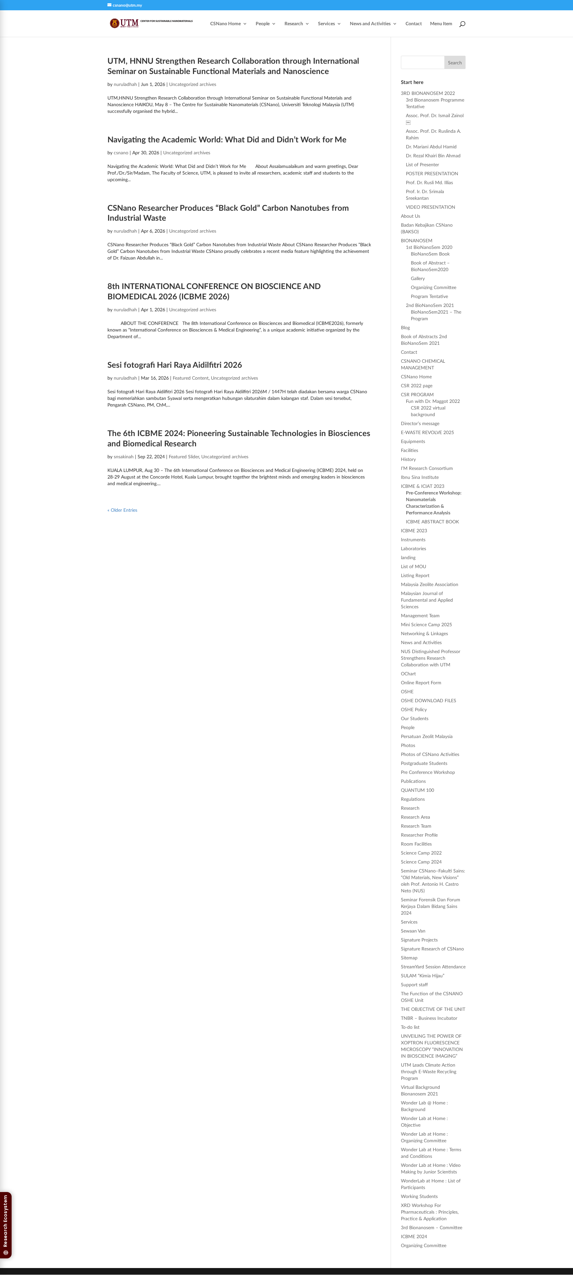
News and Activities (370, 23)
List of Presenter (422, 164)
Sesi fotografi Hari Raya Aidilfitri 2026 (174, 364)
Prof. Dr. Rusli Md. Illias (429, 182)
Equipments (413, 441)
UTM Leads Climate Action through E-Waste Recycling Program (428, 1071)
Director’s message (420, 423)
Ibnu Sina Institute (420, 477)
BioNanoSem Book (430, 254)
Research (294, 23)
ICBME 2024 (414, 1236)
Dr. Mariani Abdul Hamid (431, 146)
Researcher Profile (419, 835)
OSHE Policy (414, 709)
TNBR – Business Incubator (429, 1018)
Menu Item (441, 23)
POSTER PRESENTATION (432, 173)
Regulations (413, 799)
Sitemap (409, 957)
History (408, 459)
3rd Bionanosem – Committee (431, 1227)
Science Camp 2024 (421, 861)
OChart (408, 673)
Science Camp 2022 (421, 853)
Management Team (420, 615)
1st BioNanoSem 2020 (429, 247)
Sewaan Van (413, 931)
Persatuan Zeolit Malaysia (427, 736)
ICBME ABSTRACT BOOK (432, 521)
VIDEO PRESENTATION (430, 207)
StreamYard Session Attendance (433, 966)
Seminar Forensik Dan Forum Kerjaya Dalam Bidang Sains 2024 (430, 906)
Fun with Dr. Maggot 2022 (433, 401)
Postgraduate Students (424, 763)
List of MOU (413, 566)
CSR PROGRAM (417, 394)
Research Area (415, 817)
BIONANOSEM (416, 240)
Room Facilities (416, 844)
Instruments (413, 539)
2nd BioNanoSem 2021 (430, 305)
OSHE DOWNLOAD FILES (428, 700)
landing (408, 557)
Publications (413, 781)
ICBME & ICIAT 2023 (422, 486)
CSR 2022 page (416, 385)
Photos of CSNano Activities (430, 754)
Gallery (418, 278)
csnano (121, 152)
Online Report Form (421, 682)
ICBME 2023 (414, 530)
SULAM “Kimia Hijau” (422, 975)
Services (326, 23)
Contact (414, 23)
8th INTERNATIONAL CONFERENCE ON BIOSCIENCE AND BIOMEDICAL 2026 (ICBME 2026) (214, 291)
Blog (405, 327)
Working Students (419, 1196)
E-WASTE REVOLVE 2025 (427, 432)
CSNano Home (225, 23)
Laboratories (413, 548)
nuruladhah (125, 84)
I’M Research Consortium (427, 468)
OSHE (407, 691)
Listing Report (415, 575)
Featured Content (191, 378)
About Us (410, 216)
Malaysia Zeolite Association (429, 584)
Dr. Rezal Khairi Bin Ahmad (433, 155)
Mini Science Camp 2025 (426, 624)
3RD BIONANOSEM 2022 (428, 93)
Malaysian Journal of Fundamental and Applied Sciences (427, 599)
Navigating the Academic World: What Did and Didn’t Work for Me (227, 139)
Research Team (416, 826)
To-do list (410, 1027)
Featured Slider (184, 456)
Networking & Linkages (424, 633)
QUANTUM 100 (417, 790)
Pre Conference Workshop (428, 772)
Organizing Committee (433, 287)
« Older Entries (122, 510)
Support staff (414, 984)
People (263, 23)
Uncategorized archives (192, 84)
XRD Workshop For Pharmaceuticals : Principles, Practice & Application (430, 1211)
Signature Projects (419, 939)
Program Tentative (429, 296)
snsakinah (124, 456)
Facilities (409, 450)
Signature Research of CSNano (432, 948)
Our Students (414, 718)
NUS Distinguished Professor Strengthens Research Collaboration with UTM (430, 657)
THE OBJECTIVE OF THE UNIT (433, 1009)
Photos (408, 745)
